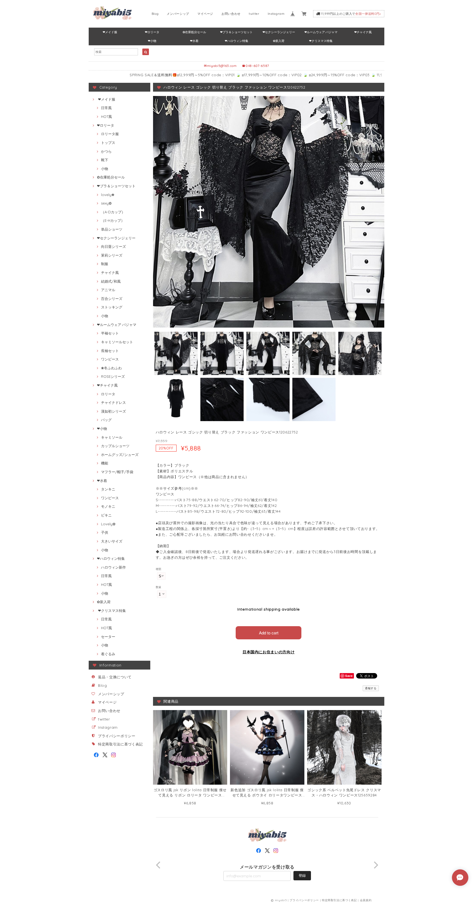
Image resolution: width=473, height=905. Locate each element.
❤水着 (194, 41)
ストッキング (111, 307)
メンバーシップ (178, 14)
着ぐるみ (108, 654)
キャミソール (111, 437)
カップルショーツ (115, 446)
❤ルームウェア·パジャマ (321, 32)
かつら (106, 151)
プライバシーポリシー (116, 736)
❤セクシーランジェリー (279, 32)
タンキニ (108, 489)
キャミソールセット (117, 342)
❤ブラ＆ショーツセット (236, 32)
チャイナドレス (113, 402)
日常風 (106, 108)
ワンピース (110, 359)
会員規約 (366, 900)
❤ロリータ (152, 32)
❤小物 (152, 41)
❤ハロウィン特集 (236, 41)
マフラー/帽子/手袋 (117, 472)
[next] (376, 865)
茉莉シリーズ (111, 255)
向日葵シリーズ (113, 246)
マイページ (205, 14)
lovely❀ (107, 194)
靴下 (104, 160)
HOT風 (106, 116)
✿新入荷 (278, 41)
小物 (104, 168)
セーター (108, 636)
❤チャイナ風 (363, 32)
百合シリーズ (111, 298)
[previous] (159, 865)
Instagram (276, 14)
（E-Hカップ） (113, 220)
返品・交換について (115, 677)
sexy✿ (106, 203)
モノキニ (108, 506)
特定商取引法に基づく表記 (120, 744)
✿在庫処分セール (194, 32)
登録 (302, 875)
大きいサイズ (111, 541)
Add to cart (268, 633)
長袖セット (110, 350)
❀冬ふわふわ (111, 368)
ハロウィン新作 (113, 567)
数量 (158, 587)
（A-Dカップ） (113, 212)
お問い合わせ (231, 14)
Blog (155, 14)
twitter (254, 14)
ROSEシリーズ (113, 376)
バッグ (106, 420)
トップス (108, 142)
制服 (104, 264)
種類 (158, 569)
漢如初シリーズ (113, 411)
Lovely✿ (108, 524)
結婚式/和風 (111, 281)
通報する (371, 688)
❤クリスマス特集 (321, 41)
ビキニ (106, 515)
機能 (104, 463)
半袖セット (110, 333)
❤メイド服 (110, 32)
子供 (104, 532)
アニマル (108, 290)
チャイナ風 (110, 272)
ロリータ (108, 394)
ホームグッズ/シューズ (120, 454)
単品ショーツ (111, 229)
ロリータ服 (110, 134)
